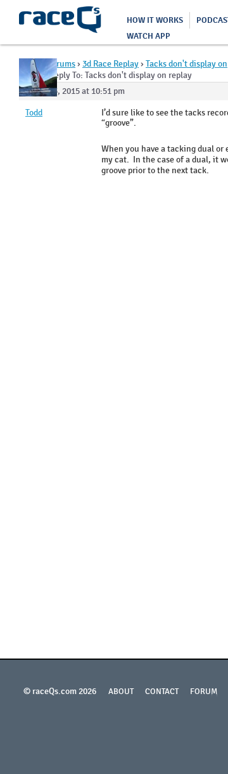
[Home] (60, 22)
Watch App (148, 36)
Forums (61, 63)
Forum (204, 691)
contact (162, 691)
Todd (33, 113)
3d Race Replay (110, 63)
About (121, 691)
